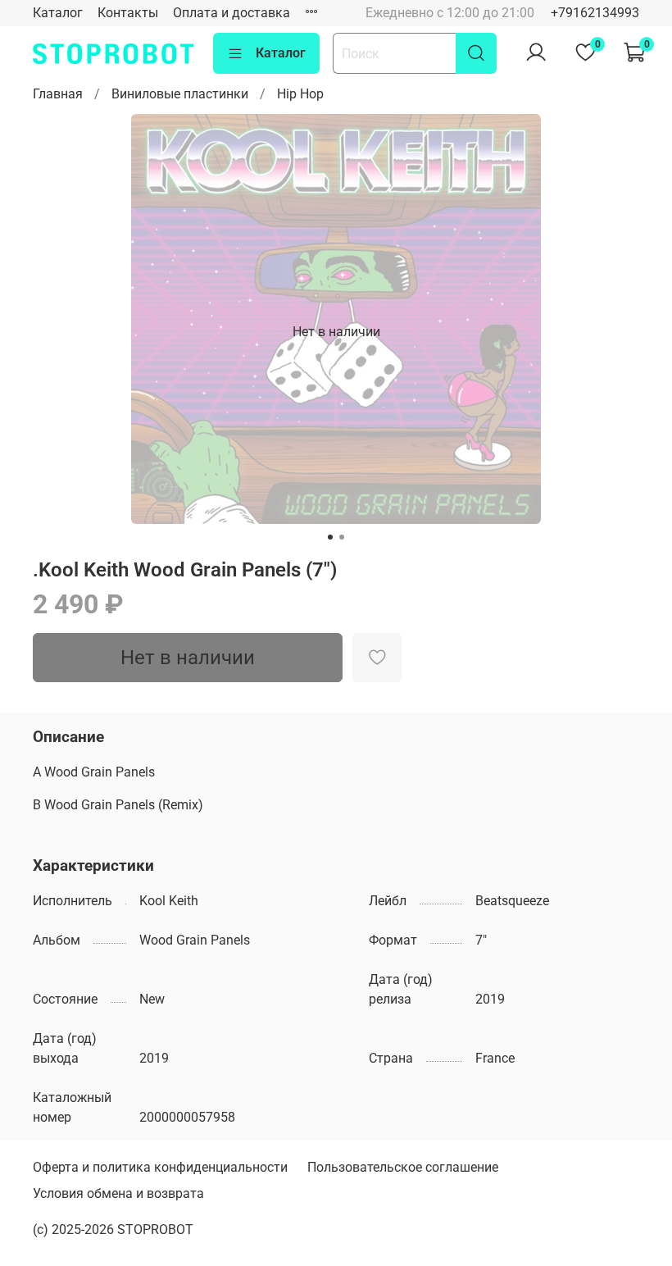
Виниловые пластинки (179, 94)
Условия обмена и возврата (118, 1193)
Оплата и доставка (231, 12)
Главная (58, 94)
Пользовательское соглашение (402, 1167)
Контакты (128, 12)
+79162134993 (595, 12)
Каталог (58, 12)
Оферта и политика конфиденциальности (160, 1167)
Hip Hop (300, 94)
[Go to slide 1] (330, 537)
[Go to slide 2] (341, 537)
